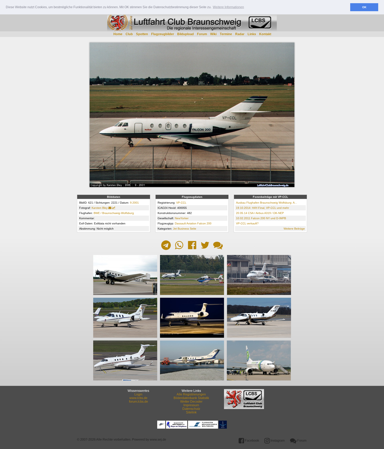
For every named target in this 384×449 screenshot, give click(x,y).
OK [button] (364, 7)
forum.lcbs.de (138, 401)
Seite (193, 228)
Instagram (277, 440)
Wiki (213, 34)
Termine (226, 34)
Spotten (142, 34)
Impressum (191, 405)
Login (138, 394)
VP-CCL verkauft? (247, 223)
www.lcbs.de (138, 398)
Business (183, 228)
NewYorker (182, 218)
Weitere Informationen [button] (228, 7)
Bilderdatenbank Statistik (191, 398)
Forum (202, 34)
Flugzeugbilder (162, 34)
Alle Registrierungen (191, 394)
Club (129, 34)
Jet (175, 228)
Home (117, 34)
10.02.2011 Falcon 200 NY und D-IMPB (261, 218)
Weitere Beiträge (294, 228)
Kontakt (265, 34)
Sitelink (191, 412)
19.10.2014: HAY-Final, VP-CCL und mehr (262, 207)
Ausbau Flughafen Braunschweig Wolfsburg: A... (266, 202)
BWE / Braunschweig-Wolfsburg (114, 213)
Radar (239, 34)
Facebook (251, 440)
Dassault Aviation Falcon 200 (193, 223)
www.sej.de (158, 439)
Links (252, 34)
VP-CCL (181, 202)
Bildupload (185, 34)
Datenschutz (191, 408)
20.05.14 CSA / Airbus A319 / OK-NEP (260, 213)
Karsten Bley (100, 207)
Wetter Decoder (191, 401)
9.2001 (134, 202)
